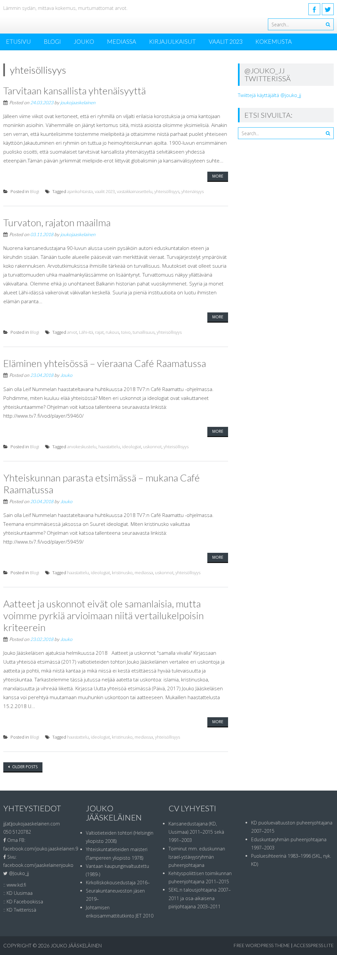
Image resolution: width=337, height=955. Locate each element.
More (217, 176)
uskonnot (152, 447)
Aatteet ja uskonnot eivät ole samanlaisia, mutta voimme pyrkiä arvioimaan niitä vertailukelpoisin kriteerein (103, 615)
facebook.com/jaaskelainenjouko (38, 865)
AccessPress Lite (314, 945)
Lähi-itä (86, 332)
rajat (99, 332)
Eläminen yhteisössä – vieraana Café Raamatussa (104, 363)
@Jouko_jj (19, 873)
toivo (126, 332)
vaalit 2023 (105, 191)
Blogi (52, 41)
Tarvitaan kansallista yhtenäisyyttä (74, 90)
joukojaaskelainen (77, 102)
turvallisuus (144, 332)
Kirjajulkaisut (172, 41)
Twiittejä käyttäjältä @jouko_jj (269, 95)
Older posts (24, 767)
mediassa (144, 572)
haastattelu (109, 447)
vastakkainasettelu (134, 191)
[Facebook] (314, 9)
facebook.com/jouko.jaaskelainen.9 (40, 848)
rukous (112, 332)
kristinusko (122, 572)
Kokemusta (273, 41)
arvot (72, 332)
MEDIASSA (121, 41)
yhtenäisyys (192, 191)
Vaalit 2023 (226, 41)
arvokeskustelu (81, 447)
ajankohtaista (80, 191)
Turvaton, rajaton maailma (57, 222)
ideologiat (131, 447)
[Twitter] (328, 9)
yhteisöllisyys (166, 191)
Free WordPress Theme (262, 945)
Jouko (84, 41)
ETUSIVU (18, 41)
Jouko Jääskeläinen (76, 945)
